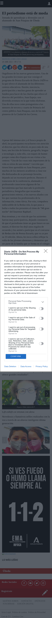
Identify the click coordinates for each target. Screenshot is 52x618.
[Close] (46, 252)
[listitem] (26, 302)
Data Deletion (10, 366)
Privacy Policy (42, 366)
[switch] (41, 308)
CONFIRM (16, 356)
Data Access (26, 366)
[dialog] (26, 309)
